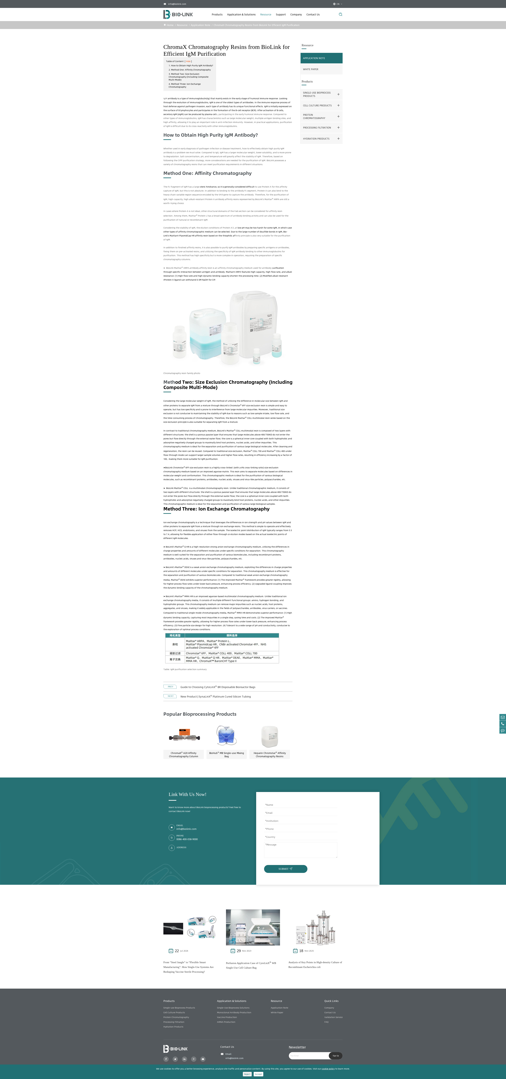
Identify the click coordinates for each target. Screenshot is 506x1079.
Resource (265, 14)
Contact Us (313, 14)
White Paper (310, 69)
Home (170, 25)
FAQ (326, 1021)
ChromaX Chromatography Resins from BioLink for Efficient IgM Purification (257, 25)
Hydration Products (316, 138)
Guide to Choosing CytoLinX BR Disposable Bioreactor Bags (218, 687)
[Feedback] (502, 730)
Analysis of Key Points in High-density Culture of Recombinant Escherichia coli (315, 964)
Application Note (200, 25)
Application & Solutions (241, 14)
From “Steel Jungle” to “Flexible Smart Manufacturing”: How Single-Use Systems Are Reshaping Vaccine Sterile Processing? (188, 967)
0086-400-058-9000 (187, 839)
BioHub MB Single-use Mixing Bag (226, 754)
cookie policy (328, 1068)
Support (281, 14)
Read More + (205, 950)
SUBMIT (286, 868)
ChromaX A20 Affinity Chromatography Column (183, 754)
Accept (258, 1074)
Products (217, 14)
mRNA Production (226, 1021)
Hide (188, 61)
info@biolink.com (177, 4)
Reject (247, 1074)
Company (296, 14)
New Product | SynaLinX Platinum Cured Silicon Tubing (216, 696)
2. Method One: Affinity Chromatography (190, 69)
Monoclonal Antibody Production (234, 1012)
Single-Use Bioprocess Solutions (233, 1007)
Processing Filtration (317, 127)
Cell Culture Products (317, 105)
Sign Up (336, 1056)
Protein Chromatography (314, 116)
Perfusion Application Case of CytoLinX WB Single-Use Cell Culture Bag (251, 965)
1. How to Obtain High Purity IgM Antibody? (191, 65)
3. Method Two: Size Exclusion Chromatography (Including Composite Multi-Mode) (188, 76)
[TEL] (502, 724)
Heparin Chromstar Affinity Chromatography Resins (270, 754)
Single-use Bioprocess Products (317, 94)
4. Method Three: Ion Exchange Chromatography (185, 85)
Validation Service (333, 1017)
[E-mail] (502, 717)
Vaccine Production (227, 1017)
